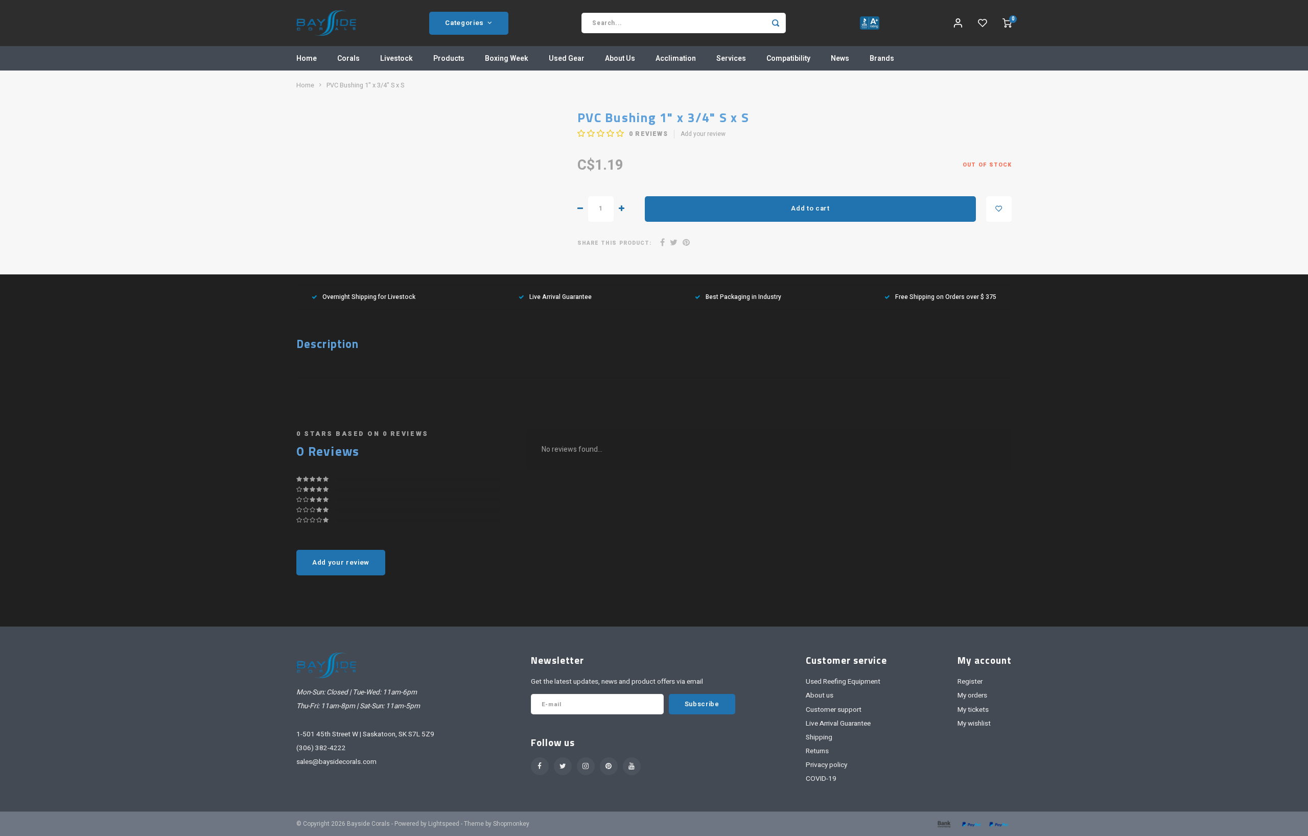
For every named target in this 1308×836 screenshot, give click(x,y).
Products (448, 58)
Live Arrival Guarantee (560, 297)
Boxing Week (506, 58)
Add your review (703, 134)
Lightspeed (443, 824)
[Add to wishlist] (999, 209)
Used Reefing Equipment (843, 682)
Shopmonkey (511, 824)
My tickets (973, 710)
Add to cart (810, 208)
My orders (972, 695)
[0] (1007, 23)
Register (970, 682)
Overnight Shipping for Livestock (368, 297)
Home (306, 58)
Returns (817, 751)
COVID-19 (821, 779)
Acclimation (676, 58)
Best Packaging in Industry (743, 297)
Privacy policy (826, 765)
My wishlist (974, 723)
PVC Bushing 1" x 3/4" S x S (365, 85)
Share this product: (614, 243)
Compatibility (788, 58)
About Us (620, 58)
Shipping (819, 737)
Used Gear (567, 58)
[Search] (775, 23)
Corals (348, 58)
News (840, 58)
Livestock (396, 58)
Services (731, 58)
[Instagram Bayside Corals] (586, 766)
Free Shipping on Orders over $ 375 (945, 297)
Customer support (833, 710)
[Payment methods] (943, 824)
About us (819, 695)
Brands (882, 58)
